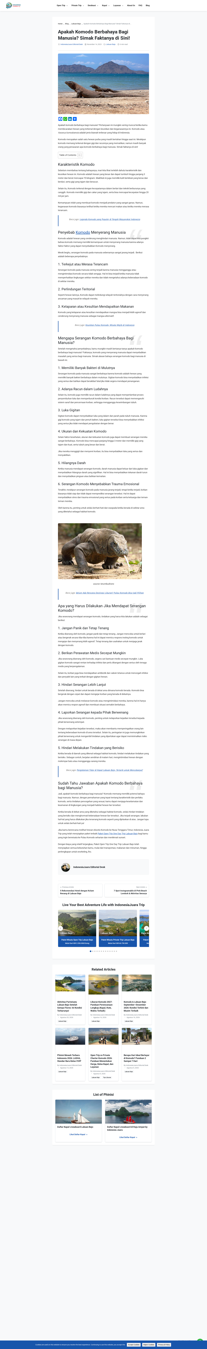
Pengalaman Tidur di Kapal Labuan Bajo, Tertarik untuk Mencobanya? (110, 770)
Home (60, 24)
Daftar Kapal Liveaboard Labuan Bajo (75, 1127)
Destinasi (92, 5)
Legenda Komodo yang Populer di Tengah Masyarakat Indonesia (110, 219)
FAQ (140, 5)
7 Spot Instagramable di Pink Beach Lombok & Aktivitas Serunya (130, 892)
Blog (148, 5)
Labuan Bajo (76, 24)
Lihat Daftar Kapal (78, 1134)
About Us (131, 5)
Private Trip (77, 5)
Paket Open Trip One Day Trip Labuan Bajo (118, 833)
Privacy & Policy (164, 1345)
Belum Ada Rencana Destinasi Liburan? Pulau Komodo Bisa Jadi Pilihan (110, 592)
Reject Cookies (148, 1345)
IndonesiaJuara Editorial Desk (71, 44)
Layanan (117, 5)
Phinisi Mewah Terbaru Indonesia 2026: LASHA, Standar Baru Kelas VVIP (69, 1058)
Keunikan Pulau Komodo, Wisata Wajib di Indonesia (109, 325)
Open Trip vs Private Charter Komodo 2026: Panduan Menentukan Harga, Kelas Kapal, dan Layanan (101, 1061)
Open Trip (61, 5)
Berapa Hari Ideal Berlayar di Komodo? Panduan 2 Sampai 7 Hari (136, 1058)
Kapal (104, 5)
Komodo (83, 232)
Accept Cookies (133, 1345)
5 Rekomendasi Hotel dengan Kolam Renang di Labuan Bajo (77, 892)
